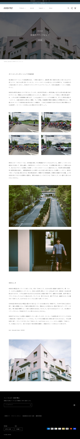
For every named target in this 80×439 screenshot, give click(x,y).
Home (5, 61)
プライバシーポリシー (16, 416)
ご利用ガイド (7, 416)
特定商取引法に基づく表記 (28, 416)
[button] (22, 8)
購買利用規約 (39, 416)
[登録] (30, 405)
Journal (9, 61)
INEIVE (9, 434)
